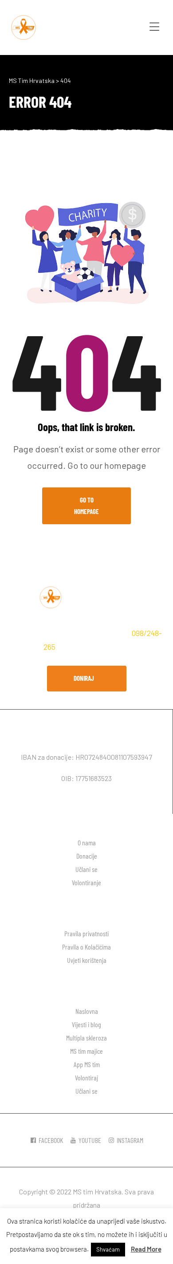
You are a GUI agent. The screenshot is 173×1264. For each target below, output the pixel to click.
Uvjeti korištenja (86, 960)
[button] (86, 678)
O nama (87, 842)
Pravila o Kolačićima (86, 946)
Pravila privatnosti (86, 933)
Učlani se (86, 869)
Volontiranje (86, 882)
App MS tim (87, 1064)
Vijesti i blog (86, 1024)
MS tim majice (86, 1051)
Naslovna (86, 1011)
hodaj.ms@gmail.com (95, 646)
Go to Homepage (86, 505)
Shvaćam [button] (108, 1249)
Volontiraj (86, 1077)
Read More (146, 1249)
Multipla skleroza (86, 1037)
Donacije (86, 856)
